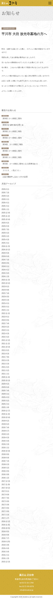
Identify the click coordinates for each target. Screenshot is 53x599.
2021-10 (4, 347)
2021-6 (4, 360)
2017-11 (4, 484)
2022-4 (4, 333)
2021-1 (4, 374)
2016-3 (4, 552)
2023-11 (4, 280)
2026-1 (4, 209)
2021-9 (4, 350)
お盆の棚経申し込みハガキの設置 (15, 177)
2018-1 (4, 478)
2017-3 (4, 511)
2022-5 (4, 330)
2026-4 (4, 203)
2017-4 (4, 508)
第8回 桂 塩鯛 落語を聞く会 (13, 125)
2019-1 (4, 448)
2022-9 (4, 317)
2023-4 (4, 303)
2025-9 (4, 223)
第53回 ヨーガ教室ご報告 (12, 157)
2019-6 (4, 431)
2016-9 (4, 531)
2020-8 (4, 387)
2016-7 (4, 538)
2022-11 (4, 313)
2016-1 (4, 558)
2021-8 (4, 354)
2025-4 (4, 239)
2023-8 (4, 290)
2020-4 (4, 397)
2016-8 (4, 535)
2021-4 (4, 367)
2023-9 (4, 286)
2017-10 (4, 488)
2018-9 (4, 454)
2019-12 (4, 411)
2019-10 (4, 417)
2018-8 (4, 458)
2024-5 (4, 266)
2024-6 (4, 263)
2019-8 (4, 424)
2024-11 (4, 246)
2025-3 (4, 243)
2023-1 (4, 310)
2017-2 (4, 515)
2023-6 (4, 296)
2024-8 (4, 256)
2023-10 (4, 283)
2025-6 (4, 233)
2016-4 (4, 548)
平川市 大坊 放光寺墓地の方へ (24, 34)
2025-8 (4, 226)
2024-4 (4, 270)
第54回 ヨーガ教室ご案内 (12, 151)
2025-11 (4, 216)
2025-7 (4, 229)
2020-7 (4, 390)
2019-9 (4, 421)
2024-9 (4, 253)
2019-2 (4, 444)
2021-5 (4, 364)
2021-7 (4, 357)
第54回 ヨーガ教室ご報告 (13, 144)
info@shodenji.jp (26, 590)
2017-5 (4, 505)
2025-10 (4, 219)
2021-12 (4, 340)
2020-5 (4, 394)
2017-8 (4, 494)
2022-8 (4, 320)
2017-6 (4, 501)
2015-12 (4, 562)
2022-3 (4, 337)
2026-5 (4, 199)
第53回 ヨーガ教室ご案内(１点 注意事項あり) (20, 164)
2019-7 (4, 427)
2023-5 (4, 300)
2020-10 (4, 380)
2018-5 (4, 468)
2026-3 (4, 206)
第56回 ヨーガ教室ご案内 (12, 118)
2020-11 (4, 377)
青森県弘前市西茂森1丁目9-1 (26, 579)
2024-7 (4, 260)
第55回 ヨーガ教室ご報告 (12, 131)
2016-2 (4, 555)
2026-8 (4, 189)
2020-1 (4, 407)
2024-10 (4, 250)
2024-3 (4, 273)
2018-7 (4, 461)
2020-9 (4, 384)
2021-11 (4, 343)
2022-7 (4, 323)
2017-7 (4, 498)
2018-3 (4, 474)
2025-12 (4, 213)
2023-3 (4, 307)
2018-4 (4, 471)
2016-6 (4, 541)
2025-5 (4, 236)
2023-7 (4, 293)
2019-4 (4, 437)
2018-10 (4, 451)
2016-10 (4, 528)
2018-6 (4, 464)
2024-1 (4, 276)
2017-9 (4, 491)
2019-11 (4, 414)
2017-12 (4, 481)
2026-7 (4, 192)
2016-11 (4, 525)
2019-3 (4, 441)
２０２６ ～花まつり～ (12, 170)
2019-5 (4, 434)
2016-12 (4, 521)
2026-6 (4, 196)
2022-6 (4, 327)
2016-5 (4, 545)
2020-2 (4, 404)
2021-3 (4, 370)
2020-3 (4, 401)
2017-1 (4, 518)
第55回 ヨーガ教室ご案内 (12, 138)
